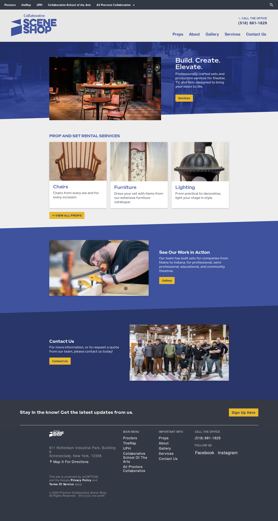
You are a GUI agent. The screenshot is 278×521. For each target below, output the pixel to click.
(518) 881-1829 (252, 22)
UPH (39, 5)
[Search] (271, 4)
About (194, 34)
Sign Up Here (243, 412)
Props (178, 34)
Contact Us (256, 34)
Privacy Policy (81, 480)
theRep (26, 5)
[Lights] (200, 175)
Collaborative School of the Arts (69, 5)
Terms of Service (61, 484)
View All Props (68, 215)
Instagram (228, 452)
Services (232, 34)
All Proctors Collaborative (113, 5)
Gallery (212, 34)
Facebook (204, 452)
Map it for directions (71, 462)
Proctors (10, 5)
